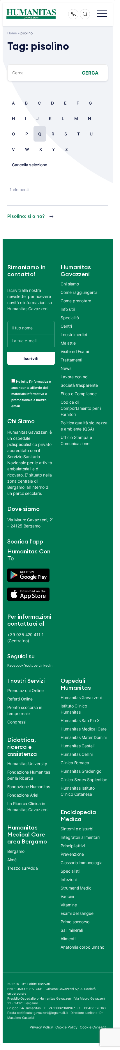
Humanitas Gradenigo (81, 771)
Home (12, 33)
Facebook (15, 665)
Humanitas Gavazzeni (81, 697)
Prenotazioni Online (25, 690)
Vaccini (67, 896)
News (66, 368)
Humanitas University (27, 763)
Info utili (68, 309)
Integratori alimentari (80, 837)
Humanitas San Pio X (80, 720)
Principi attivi (73, 845)
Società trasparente (79, 385)
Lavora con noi (74, 376)
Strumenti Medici (76, 887)
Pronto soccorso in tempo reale (24, 710)
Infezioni (68, 879)
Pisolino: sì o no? (26, 216)
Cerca (90, 73)
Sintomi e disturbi (77, 828)
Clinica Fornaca (75, 762)
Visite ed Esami (75, 351)
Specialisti (70, 871)
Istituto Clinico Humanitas (74, 708)
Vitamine (69, 904)
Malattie (68, 342)
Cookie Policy (66, 1027)
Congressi (16, 721)
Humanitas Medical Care (84, 728)
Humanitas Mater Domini (84, 737)
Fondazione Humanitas (28, 786)
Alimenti (68, 938)
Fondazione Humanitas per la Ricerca (28, 775)
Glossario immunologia (82, 862)
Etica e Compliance (79, 393)
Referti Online (20, 698)
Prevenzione (72, 854)
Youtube (31, 665)
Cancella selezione (29, 164)
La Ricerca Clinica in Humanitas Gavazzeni (27, 806)
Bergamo (15, 851)
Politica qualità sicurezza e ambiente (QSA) (84, 425)
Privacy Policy (41, 1027)
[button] (102, 14)
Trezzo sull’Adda (22, 868)
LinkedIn (45, 665)
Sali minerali (72, 930)
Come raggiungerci (79, 292)
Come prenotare (76, 300)
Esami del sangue (77, 913)
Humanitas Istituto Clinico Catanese (78, 791)
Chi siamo (70, 283)
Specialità (70, 317)
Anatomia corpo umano (82, 947)
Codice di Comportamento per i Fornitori (81, 408)
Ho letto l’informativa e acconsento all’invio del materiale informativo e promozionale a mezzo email (31, 394)
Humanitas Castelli (78, 745)
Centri (66, 326)
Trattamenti (71, 359)
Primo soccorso (75, 921)
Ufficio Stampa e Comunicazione (76, 440)
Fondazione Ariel (22, 795)
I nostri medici (74, 334)
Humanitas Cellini (77, 754)
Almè (12, 859)
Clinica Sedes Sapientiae (84, 779)
